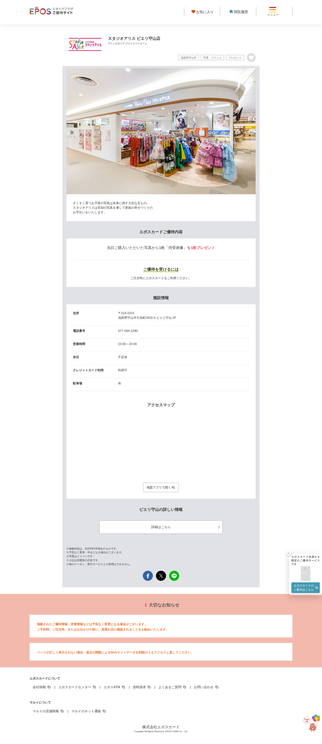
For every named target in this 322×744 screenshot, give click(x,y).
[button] (305, 574)
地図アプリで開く (159, 487)
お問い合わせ (204, 687)
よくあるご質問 (170, 687)
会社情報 (40, 687)
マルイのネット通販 (86, 711)
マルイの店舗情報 (46, 711)
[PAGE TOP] (309, 724)
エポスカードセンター (75, 687)
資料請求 (140, 687)
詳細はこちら (161, 527)
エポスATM (112, 687)
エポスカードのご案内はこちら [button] (304, 587)
